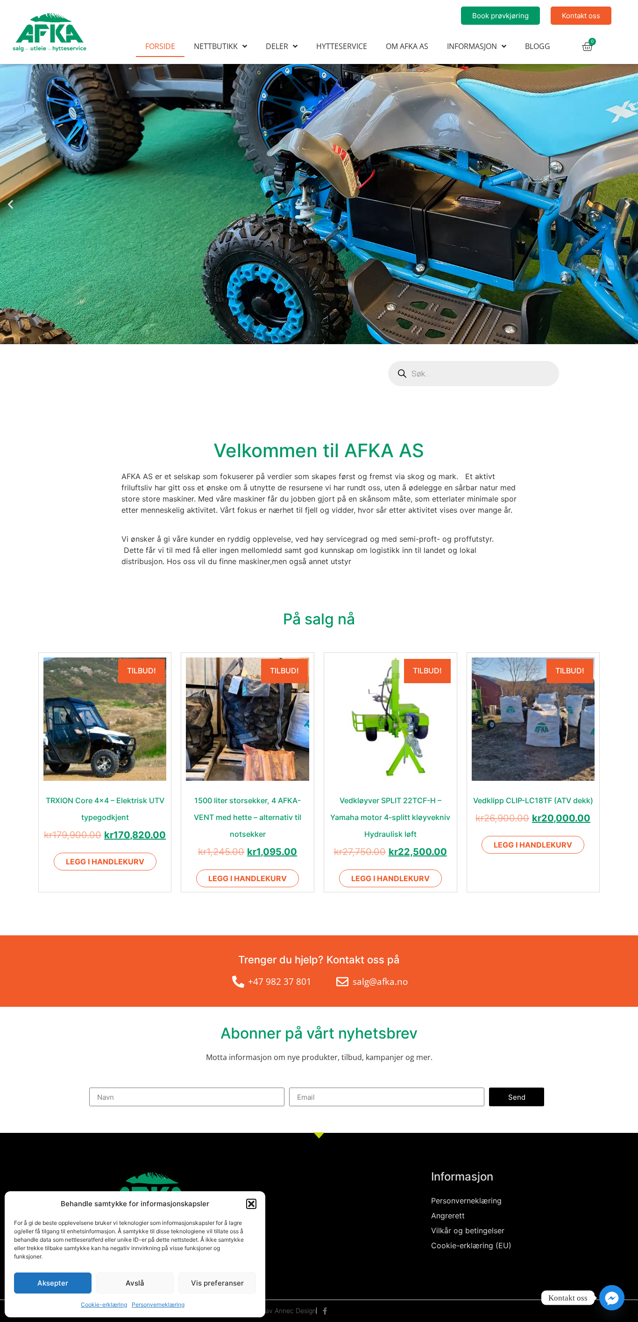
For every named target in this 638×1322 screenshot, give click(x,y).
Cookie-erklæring (104, 1304)
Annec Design (295, 1311)
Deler (277, 46)
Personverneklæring (158, 1304)
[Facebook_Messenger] (611, 1297)
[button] (251, 1204)
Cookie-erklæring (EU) (471, 1245)
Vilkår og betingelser (467, 1230)
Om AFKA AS (407, 46)
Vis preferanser (217, 1283)
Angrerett (448, 1215)
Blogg (537, 46)
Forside (160, 46)
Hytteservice (341, 46)
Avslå (135, 1283)
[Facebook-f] (324, 1311)
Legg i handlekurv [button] (105, 861)
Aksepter (52, 1283)
